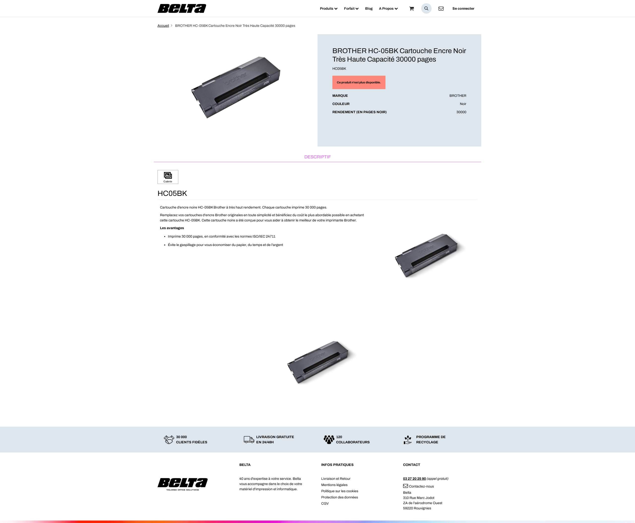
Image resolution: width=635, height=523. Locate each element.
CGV (325, 503)
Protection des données (339, 497)
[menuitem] (329, 8)
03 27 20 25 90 (414, 479)
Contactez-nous (421, 486)
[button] (426, 8)
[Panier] (411, 8)
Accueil (163, 26)
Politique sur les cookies (339, 491)
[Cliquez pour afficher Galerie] (168, 177)
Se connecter (463, 8)
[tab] (317, 157)
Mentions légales (334, 485)
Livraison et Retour (335, 479)
